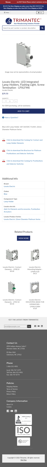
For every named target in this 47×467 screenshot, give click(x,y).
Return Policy (11, 394)
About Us (10, 404)
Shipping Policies (12, 386)
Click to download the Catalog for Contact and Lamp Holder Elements (25, 141)
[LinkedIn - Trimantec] (42, 326)
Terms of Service (12, 389)
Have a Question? (11, 117)
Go (29, 326)
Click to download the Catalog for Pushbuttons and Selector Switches (25, 162)
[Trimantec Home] (23, 22)
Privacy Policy (11, 391)
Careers (9, 407)
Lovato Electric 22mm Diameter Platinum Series (22, 219)
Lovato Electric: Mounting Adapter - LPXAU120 (35, 269)
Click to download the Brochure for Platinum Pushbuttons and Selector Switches (24, 151)
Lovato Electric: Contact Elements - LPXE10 (12, 268)
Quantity (5, 98)
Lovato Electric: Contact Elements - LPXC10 (12, 301)
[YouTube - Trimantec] (39, 326)
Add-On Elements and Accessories (17, 209)
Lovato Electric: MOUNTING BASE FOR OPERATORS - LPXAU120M (35, 303)
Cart (41, 12)
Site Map (24, 460)
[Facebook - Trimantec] (35, 326)
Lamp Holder (9, 201)
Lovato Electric (7, 90)
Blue (5, 194)
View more (23, 238)
